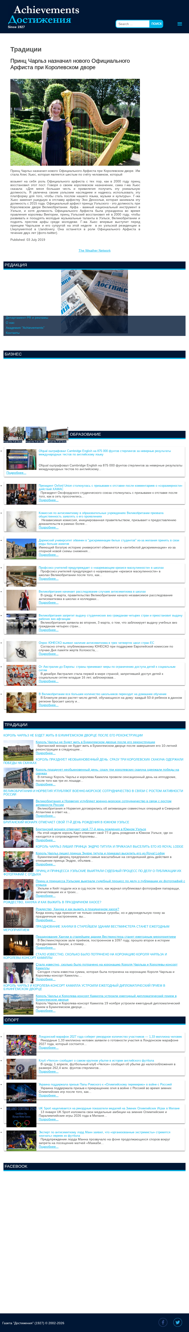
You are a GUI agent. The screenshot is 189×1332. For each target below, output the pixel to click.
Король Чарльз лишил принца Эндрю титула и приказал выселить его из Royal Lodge (109, 846)
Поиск (156, 24)
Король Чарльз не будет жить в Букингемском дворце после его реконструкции (73, 735)
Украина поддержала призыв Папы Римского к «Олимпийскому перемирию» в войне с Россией (105, 1084)
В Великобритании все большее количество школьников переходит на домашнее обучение (102, 694)
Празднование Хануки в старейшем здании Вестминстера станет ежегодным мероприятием (106, 936)
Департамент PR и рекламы (27, 317)
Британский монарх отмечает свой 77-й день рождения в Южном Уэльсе (66, 822)
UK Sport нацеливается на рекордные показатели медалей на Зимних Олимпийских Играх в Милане (109, 1108)
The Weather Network (95, 250)
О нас (10, 322)
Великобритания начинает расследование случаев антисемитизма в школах (92, 591)
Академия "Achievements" (25, 327)
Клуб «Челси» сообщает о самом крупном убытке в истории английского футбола (96, 1060)
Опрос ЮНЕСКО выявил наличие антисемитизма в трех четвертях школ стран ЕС (96, 643)
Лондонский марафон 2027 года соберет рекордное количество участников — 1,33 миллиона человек (110, 1036)
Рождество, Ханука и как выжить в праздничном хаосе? (52, 902)
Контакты (13, 333)
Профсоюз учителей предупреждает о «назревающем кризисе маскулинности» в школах (101, 567)
